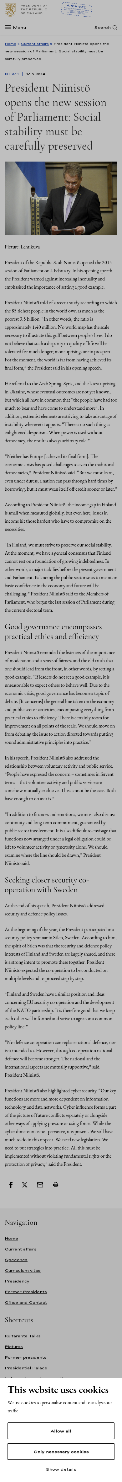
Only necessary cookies (61, 1451)
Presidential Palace (26, 1368)
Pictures (14, 1346)
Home (10, 43)
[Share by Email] (40, 1184)
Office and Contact (26, 1302)
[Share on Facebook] (11, 1184)
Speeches (16, 1259)
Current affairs (35, 43)
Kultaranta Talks (23, 1336)
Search (102, 27)
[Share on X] (24, 1184)
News (13, 74)
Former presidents (26, 1357)
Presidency (17, 1281)
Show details (61, 1469)
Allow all (61, 1431)
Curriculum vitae (23, 1270)
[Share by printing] (56, 1184)
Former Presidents (26, 1291)
